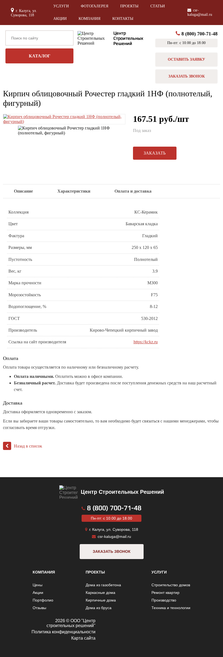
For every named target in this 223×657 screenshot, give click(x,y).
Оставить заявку (186, 59)
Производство (163, 600)
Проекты (129, 6)
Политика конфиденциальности (63, 632)
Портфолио (43, 600)
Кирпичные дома (101, 600)
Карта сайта (83, 638)
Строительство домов (170, 585)
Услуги (61, 6)
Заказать (155, 153)
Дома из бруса (99, 608)
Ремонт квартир (165, 592)
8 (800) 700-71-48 (199, 33)
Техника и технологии (170, 608)
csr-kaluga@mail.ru (199, 12)
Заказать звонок (186, 76)
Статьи (157, 6)
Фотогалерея (94, 6)
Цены (37, 585)
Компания (89, 19)
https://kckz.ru (146, 342)
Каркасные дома (100, 592)
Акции (60, 19)
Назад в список (28, 446)
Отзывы (39, 608)
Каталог (39, 56)
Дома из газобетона (103, 585)
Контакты (122, 19)
